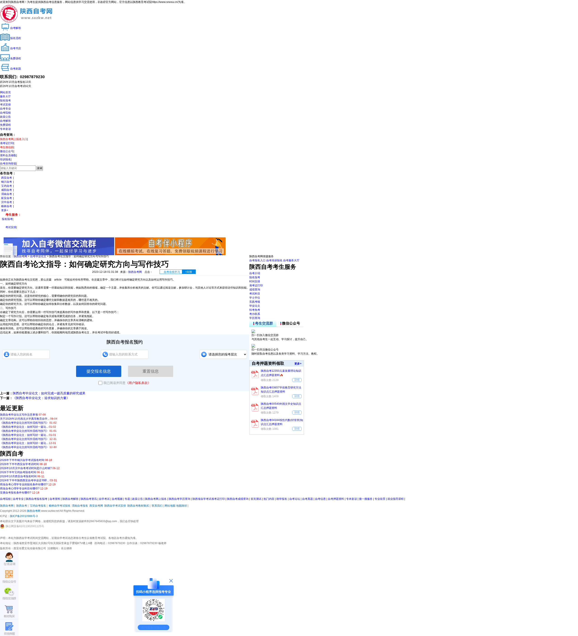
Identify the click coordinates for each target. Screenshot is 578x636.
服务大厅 (5, 96)
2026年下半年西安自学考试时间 (19, 464)
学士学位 (254, 297)
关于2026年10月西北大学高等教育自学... (24, 418)
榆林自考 (6, 206)
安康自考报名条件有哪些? (15, 492)
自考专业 (5, 108)
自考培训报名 (274, 260)
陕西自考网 (20, 256)
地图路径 (182, 505)
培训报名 (5, 159)
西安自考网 (96, 505)
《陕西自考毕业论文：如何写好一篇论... (24, 426)
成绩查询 (254, 289)
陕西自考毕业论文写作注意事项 (19, 414)
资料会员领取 (8, 155)
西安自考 (6, 177)
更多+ (4, 210)
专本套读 (5, 129)
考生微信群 (7, 147)
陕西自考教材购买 (138, 505)
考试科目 (254, 293)
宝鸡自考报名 (38, 505)
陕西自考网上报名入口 (13, 139)
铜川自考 (6, 181)
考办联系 (254, 314)
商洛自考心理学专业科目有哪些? (20, 488)
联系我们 (157, 505)
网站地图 (170, 505)
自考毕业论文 (38, 256)
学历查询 (254, 318)
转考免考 (254, 309)
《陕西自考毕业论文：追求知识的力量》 (41, 398)
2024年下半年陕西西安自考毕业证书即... (24, 480)
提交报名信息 (98, 371)
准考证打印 (7, 143)
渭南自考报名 (80, 505)
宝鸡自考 (6, 185)
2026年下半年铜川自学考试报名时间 (22, 460)
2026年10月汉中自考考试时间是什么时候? (26, 468)
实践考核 (254, 301)
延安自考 (6, 198)
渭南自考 (6, 194)
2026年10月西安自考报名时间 (18, 476)
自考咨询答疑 (8, 163)
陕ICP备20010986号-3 (24, 516)
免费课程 (5, 124)
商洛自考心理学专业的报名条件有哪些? (24, 484)
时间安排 (254, 281)
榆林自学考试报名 (59, 505)
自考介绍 (254, 273)
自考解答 (5, 120)
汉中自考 (6, 202)
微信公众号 (7, 151)
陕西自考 (21, 505)
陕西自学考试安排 (115, 505)
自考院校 (5, 112)
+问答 (188, 272)
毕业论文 (254, 305)
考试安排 (5, 104)
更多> (297, 363)
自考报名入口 (257, 260)
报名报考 (5, 100)
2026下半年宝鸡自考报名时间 (18, 472)
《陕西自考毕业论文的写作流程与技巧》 (24, 422)
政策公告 (5, 116)
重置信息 (150, 371)
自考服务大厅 (291, 260)
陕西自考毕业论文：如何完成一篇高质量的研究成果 (49, 393)
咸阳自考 (6, 190)
